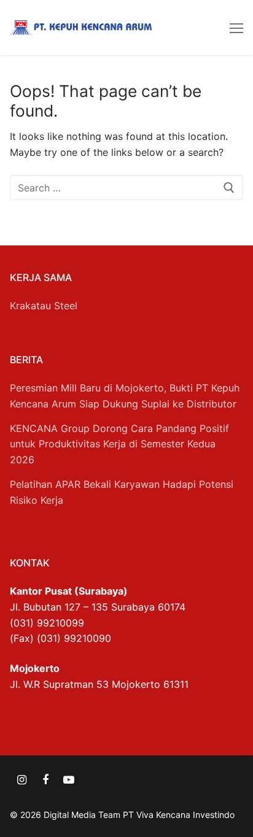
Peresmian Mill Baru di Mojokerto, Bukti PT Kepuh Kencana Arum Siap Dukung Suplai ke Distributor (124, 396)
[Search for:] (126, 188)
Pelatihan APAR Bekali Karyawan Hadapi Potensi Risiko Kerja (121, 492)
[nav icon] (236, 27)
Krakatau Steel (43, 305)
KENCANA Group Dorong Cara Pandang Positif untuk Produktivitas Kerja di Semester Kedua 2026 (119, 444)
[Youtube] (69, 780)
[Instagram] (21, 780)
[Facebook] (45, 780)
